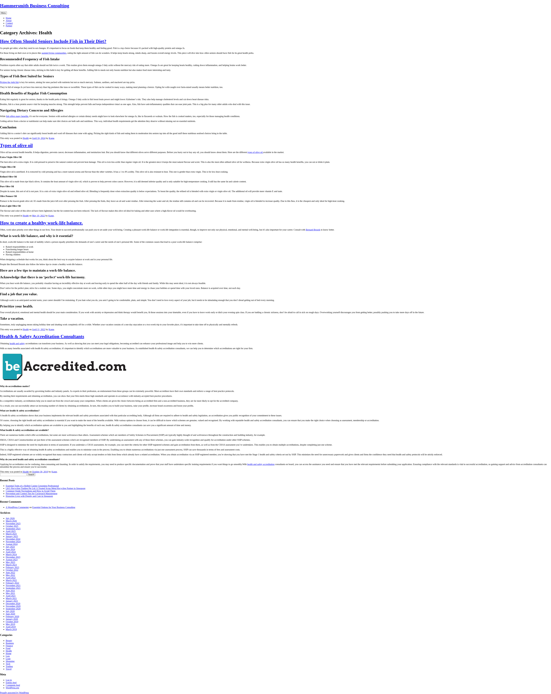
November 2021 (13, 585)
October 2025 (12, 526)
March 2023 (11, 565)
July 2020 (10, 611)
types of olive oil (255, 152)
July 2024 (10, 547)
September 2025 (13, 528)
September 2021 (13, 588)
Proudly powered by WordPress (14, 692)
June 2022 (10, 572)
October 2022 (12, 570)
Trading (9, 666)
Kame (51, 138)
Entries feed (11, 682)
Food (8, 648)
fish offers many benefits (17, 116)
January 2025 (12, 536)
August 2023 (12, 559)
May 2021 (10, 593)
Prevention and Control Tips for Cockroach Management (31, 493)
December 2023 (13, 557)
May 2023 (10, 562)
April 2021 (11, 596)
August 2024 (12, 544)
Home (8, 18)
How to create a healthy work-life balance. (41, 222)
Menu (3, 13)
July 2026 (10, 518)
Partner (9, 26)
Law (8, 656)
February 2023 (12, 567)
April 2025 (11, 531)
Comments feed (13, 685)
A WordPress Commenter (17, 507)
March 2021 (11, 598)
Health (26, 138)
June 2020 (10, 614)
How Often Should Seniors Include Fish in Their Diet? (53, 41)
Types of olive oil (16, 145)
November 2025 (13, 523)
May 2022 (10, 575)
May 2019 (10, 624)
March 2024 (11, 554)
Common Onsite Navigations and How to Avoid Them (30, 491)
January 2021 (12, 601)
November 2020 (13, 606)
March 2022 (11, 580)
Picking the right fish (9, 82)
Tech (8, 664)
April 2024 (11, 552)
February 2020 (12, 616)
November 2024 (13, 541)
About (8, 20)
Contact (9, 23)
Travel (8, 669)
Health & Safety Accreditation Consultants (42, 336)
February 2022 (12, 583)
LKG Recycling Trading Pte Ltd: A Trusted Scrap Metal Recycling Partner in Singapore (45, 488)
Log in (9, 680)
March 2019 (11, 629)
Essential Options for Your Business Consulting (53, 507)
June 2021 (10, 590)
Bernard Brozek (313, 230)
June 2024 (10, 549)
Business (10, 643)
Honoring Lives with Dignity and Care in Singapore (29, 496)
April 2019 (11, 627)
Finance (9, 646)
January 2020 (12, 619)
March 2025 (11, 534)
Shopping (10, 661)
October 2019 (12, 621)
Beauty (9, 640)
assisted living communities (54, 53)
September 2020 (13, 609)
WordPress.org (12, 688)
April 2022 (11, 578)
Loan (8, 658)
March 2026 (11, 521)
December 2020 (13, 603)
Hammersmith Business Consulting (34, 5)
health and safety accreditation (260, 464)
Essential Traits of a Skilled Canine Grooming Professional (32, 486)
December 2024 (13, 539)
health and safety (17, 343)
